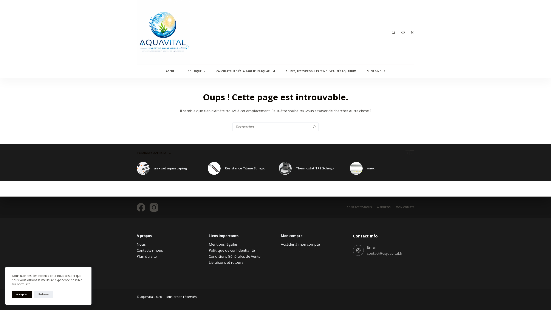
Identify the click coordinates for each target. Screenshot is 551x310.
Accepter (22, 294)
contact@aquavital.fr (385, 253)
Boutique (195, 71)
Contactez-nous (359, 207)
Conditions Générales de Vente (234, 256)
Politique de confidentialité (232, 250)
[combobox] (271, 126)
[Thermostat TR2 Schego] (285, 168)
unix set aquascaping (170, 168)
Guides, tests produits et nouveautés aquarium (321, 71)
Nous (141, 244)
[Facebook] (141, 207)
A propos (383, 207)
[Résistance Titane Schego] (214, 168)
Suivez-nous (376, 71)
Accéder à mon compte (300, 244)
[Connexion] (403, 32)
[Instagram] (154, 207)
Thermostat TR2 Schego (315, 168)
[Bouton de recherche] (314, 127)
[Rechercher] (393, 32)
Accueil (171, 71)
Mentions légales (223, 244)
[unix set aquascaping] (143, 168)
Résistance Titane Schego (245, 168)
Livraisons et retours (226, 262)
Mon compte (405, 207)
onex (371, 168)
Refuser (44, 294)
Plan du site (147, 256)
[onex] (356, 168)
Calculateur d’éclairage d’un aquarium (245, 71)
